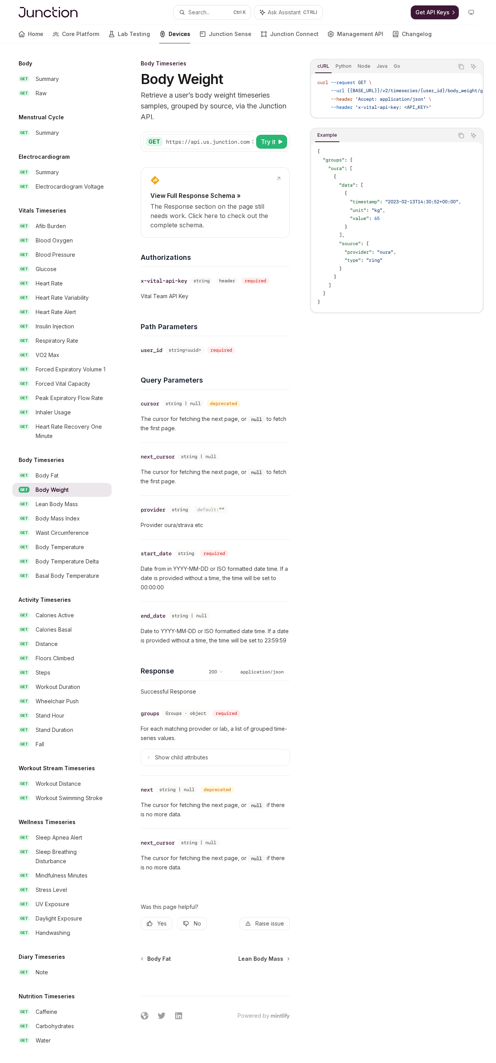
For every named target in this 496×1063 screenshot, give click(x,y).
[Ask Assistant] (473, 67)
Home (35, 34)
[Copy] (246, 142)
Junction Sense (230, 34)
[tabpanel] (396, 95)
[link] (215, 202)
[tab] (323, 66)
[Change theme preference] (471, 12)
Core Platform (80, 34)
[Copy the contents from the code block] (461, 67)
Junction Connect (294, 34)
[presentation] (68, 553)
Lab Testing (134, 34)
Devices (179, 34)
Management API (360, 34)
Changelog (417, 34)
